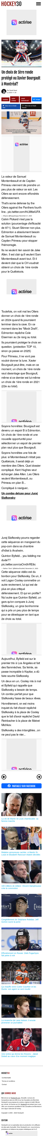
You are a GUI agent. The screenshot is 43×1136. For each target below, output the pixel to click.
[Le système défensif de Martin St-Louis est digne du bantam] (3, 777)
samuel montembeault (25, 99)
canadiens (5, 99)
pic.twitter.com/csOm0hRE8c (18, 564)
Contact (4, 1084)
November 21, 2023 (25, 216)
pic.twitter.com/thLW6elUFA (24, 212)
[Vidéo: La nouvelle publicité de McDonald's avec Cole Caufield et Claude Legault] (39, 777)
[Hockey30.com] (11, 3)
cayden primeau (14, 99)
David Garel (13, 90)
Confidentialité (6, 1078)
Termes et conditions (8, 1081)
